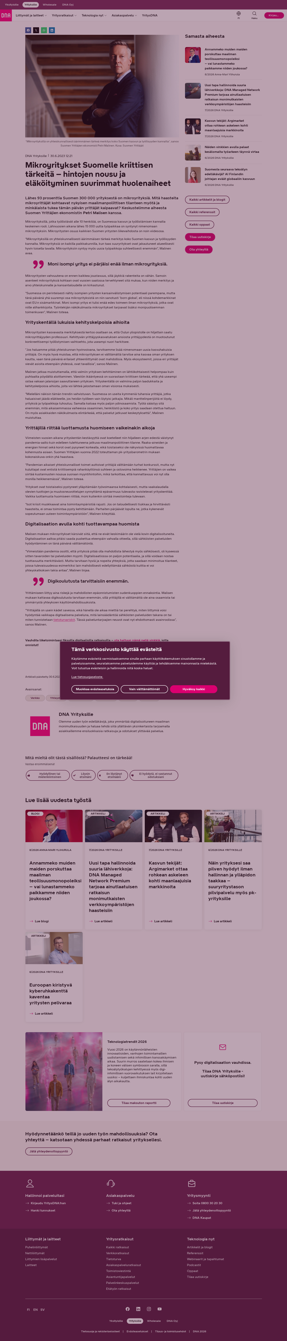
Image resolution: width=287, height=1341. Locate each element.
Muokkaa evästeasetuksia (95, 689)
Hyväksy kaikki (194, 689)
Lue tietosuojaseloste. (87, 677)
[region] (145, 670)
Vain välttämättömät (144, 689)
